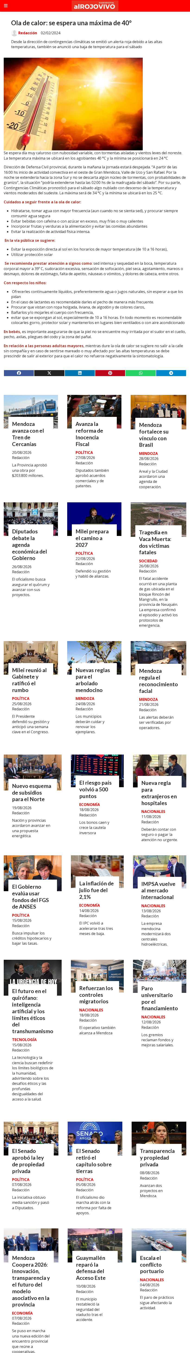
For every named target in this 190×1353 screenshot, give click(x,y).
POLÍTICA (84, 452)
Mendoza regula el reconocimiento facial (158, 680)
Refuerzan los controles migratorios (96, 995)
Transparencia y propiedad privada (157, 1157)
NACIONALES (153, 811)
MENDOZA (148, 453)
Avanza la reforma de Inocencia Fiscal (89, 434)
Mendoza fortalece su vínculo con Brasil (154, 435)
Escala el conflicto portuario (152, 1264)
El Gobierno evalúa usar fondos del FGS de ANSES (30, 896)
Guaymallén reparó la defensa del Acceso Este (91, 1268)
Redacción (27, 32)
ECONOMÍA (89, 804)
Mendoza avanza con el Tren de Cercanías (28, 434)
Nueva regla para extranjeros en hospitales (159, 793)
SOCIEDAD (148, 560)
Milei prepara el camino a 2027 (92, 538)
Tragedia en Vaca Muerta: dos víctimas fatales (155, 542)
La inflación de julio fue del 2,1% (96, 890)
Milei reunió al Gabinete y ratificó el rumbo (29, 680)
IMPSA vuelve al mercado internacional (158, 890)
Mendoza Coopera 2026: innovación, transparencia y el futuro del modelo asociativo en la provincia (31, 1281)
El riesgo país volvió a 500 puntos (95, 789)
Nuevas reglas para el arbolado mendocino (93, 680)
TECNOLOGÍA (24, 1039)
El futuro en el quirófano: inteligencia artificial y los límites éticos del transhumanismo (32, 1011)
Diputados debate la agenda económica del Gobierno (29, 544)
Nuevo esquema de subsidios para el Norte (31, 792)
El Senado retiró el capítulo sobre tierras (94, 1161)
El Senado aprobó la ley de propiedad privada (28, 1161)
